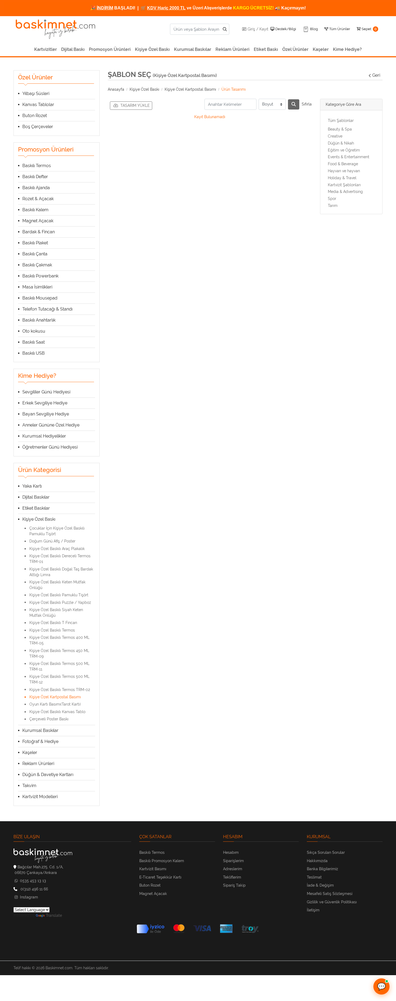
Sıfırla (307, 104)
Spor (332, 198)
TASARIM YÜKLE (135, 105)
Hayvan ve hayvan (344, 171)
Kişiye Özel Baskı (38, 519)
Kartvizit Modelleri (40, 796)
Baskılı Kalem (35, 209)
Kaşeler (29, 752)
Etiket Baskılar (36, 508)
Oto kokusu (33, 331)
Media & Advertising (345, 191)
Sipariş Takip (234, 885)
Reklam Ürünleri (38, 763)
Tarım (333, 205)
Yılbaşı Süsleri (35, 93)
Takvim (29, 785)
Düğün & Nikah (341, 143)
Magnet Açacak (37, 220)
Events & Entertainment (348, 157)
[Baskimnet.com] (56, 29)
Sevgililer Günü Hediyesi (46, 391)
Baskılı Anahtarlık (38, 320)
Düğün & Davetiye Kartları (47, 774)
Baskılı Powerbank (40, 276)
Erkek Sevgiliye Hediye (44, 403)
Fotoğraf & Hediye (40, 741)
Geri (376, 75)
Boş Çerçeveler (37, 126)
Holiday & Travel (342, 178)
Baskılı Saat (33, 342)
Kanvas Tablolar (38, 104)
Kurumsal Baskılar (40, 730)
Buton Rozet (34, 115)
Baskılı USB (33, 353)
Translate (54, 915)
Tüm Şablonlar (341, 120)
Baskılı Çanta (34, 253)
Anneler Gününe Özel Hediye (50, 425)
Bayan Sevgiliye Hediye (45, 414)
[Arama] (293, 104)
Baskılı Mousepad (39, 298)
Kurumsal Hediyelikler (44, 436)
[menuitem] (45, 49)
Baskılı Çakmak (37, 264)
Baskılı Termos (36, 165)
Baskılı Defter (35, 176)
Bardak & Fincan (38, 231)
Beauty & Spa (340, 129)
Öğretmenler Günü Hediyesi (50, 447)
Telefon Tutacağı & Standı (47, 309)
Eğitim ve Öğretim (344, 150)
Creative (335, 136)
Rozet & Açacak (38, 198)
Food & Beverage (343, 164)
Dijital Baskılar (36, 497)
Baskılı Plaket (35, 242)
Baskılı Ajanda (36, 187)
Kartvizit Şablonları (344, 185)
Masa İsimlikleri (37, 287)
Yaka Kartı (32, 486)
